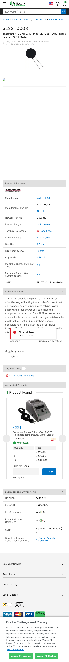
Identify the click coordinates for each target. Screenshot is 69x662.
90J (39, 265)
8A (38, 274)
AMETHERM (43, 198)
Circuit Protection (21, 19)
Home (6, 19)
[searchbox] (32, 11)
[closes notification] (52, 332)
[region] (34, 639)
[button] (4, 4)
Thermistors (40, 19)
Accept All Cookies (46, 656)
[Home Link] (22, 4)
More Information (15, 649)
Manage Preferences (21, 656)
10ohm (40, 250)
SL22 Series (43, 224)
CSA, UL (41, 257)
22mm (40, 244)
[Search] (63, 11)
